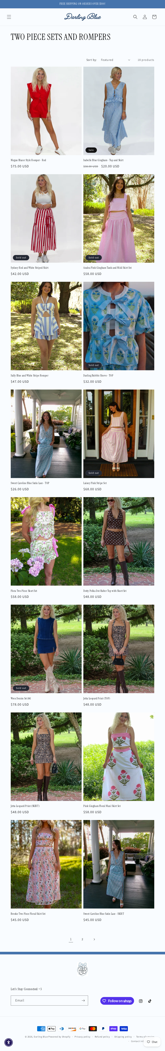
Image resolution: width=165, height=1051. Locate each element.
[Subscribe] (83, 1001)
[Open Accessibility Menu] (8, 1042)
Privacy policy (82, 1036)
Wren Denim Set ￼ (21, 698)
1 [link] (71, 939)
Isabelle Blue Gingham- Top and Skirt (103, 160)
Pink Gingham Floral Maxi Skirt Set (102, 806)
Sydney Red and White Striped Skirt (29, 268)
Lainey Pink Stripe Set (95, 483)
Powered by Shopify (59, 1036)
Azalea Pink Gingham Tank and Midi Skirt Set (107, 268)
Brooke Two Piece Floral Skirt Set (28, 914)
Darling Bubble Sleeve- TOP (98, 375)
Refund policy (102, 1036)
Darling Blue (41, 1036)
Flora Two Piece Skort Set (24, 591)
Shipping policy (123, 1036)
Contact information (142, 1041)
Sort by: (91, 60)
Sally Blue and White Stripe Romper (29, 375)
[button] (9, 17)
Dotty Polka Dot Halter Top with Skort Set (105, 591)
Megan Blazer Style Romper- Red (28, 160)
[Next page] (94, 939)
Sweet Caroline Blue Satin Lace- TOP (30, 483)
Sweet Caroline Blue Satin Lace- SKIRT (103, 914)
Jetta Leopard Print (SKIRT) (25, 806)
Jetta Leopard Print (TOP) (96, 698)
